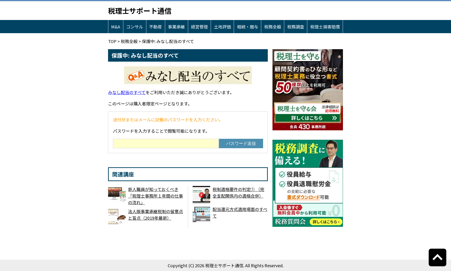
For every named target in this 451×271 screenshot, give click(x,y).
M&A (115, 27)
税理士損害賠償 (325, 27)
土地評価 (222, 27)
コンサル (134, 27)
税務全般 (272, 27)
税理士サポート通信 (139, 10)
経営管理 (199, 27)
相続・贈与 (247, 27)
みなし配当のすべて (127, 92)
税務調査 (295, 27)
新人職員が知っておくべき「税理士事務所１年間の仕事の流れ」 (155, 195)
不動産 (155, 27)
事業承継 (176, 27)
